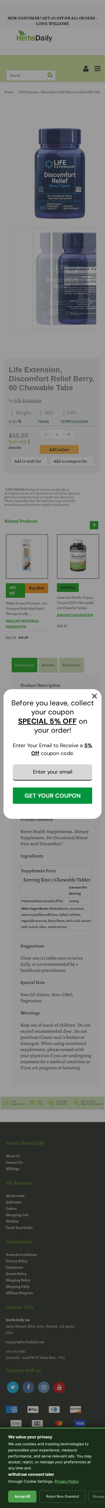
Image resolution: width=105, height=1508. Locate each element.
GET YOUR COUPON (52, 795)
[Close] (95, 696)
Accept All (22, 1496)
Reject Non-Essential (62, 1496)
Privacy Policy (67, 1481)
